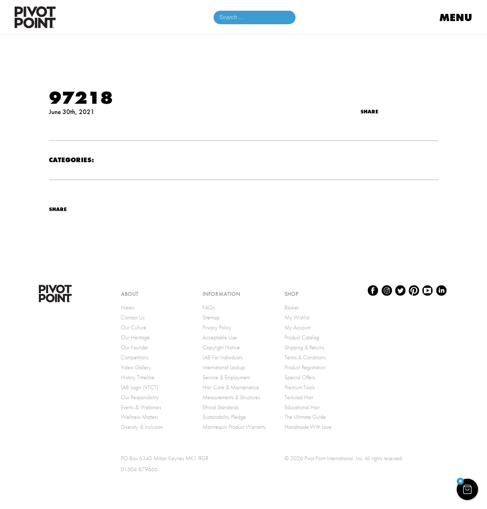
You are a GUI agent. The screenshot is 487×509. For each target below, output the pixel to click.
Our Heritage (135, 337)
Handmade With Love (308, 427)
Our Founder (134, 347)
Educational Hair (302, 407)
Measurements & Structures (231, 397)
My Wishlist (296, 317)
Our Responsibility (140, 397)
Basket (291, 307)
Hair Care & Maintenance (231, 387)
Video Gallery (136, 367)
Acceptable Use (220, 337)
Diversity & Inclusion (142, 427)
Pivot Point (35, 17)
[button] (467, 489)
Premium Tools (299, 387)
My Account (297, 327)
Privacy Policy (217, 327)
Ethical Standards (221, 407)
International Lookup (224, 367)
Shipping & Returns (304, 347)
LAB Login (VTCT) (139, 387)
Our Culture (133, 327)
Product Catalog (301, 337)
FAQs (209, 307)
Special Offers (299, 377)
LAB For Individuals (222, 357)
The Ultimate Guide (305, 417)
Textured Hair (298, 397)
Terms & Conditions (304, 357)
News (127, 307)
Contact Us (132, 317)
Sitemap (211, 317)
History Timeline (137, 377)
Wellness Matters (139, 417)
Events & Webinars (141, 407)
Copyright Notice (221, 347)
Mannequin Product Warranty (234, 427)
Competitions (134, 357)
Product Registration (304, 367)
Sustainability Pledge (224, 417)
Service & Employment (226, 377)
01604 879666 (139, 469)
